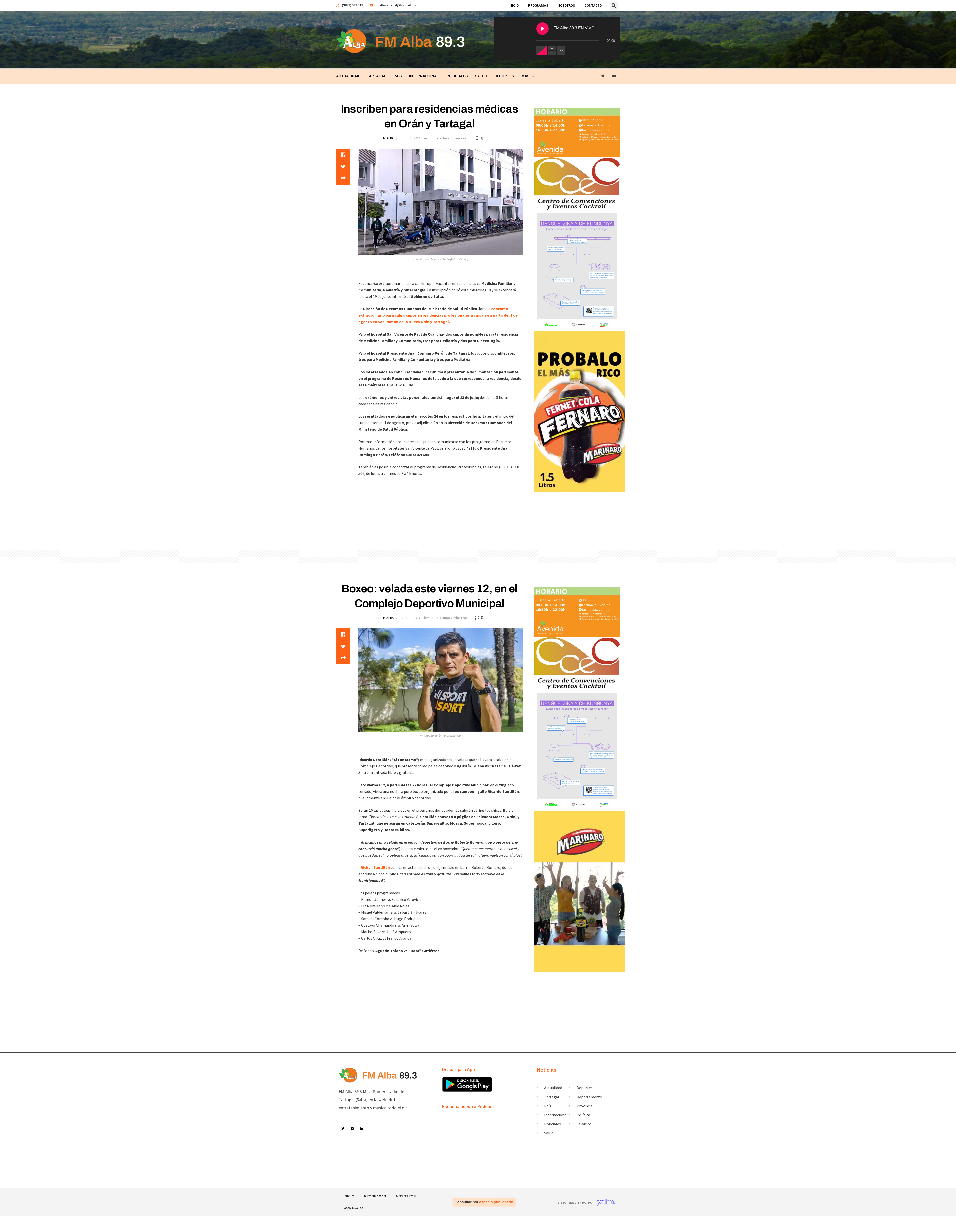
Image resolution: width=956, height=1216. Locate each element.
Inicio (514, 5)
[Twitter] (603, 76)
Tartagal (376, 76)
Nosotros (566, 5)
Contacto (593, 5)
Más (525, 76)
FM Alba (388, 138)
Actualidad (347, 76)
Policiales (457, 76)
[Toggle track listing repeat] (561, 50)
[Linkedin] (362, 1129)
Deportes (504, 76)
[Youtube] (614, 76)
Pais (398, 76)
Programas (538, 5)
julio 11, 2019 (410, 138)
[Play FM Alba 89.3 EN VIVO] (542, 28)
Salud (481, 76)
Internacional (424, 76)
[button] (614, 6)
